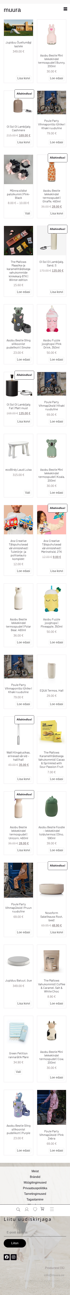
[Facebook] (7, 1257)
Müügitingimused (35, 1182)
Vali (27, 213)
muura (12, 9)
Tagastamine (35, 1199)
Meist (35, 1171)
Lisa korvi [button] (23, 78)
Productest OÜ (54, 1268)
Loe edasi (56, 78)
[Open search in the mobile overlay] (18, 1209)
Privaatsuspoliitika (35, 1188)
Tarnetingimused (35, 1193)
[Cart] (43, 1209)
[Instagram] (14, 1257)
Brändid (35, 1176)
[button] (65, 9)
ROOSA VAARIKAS (51, 1281)
